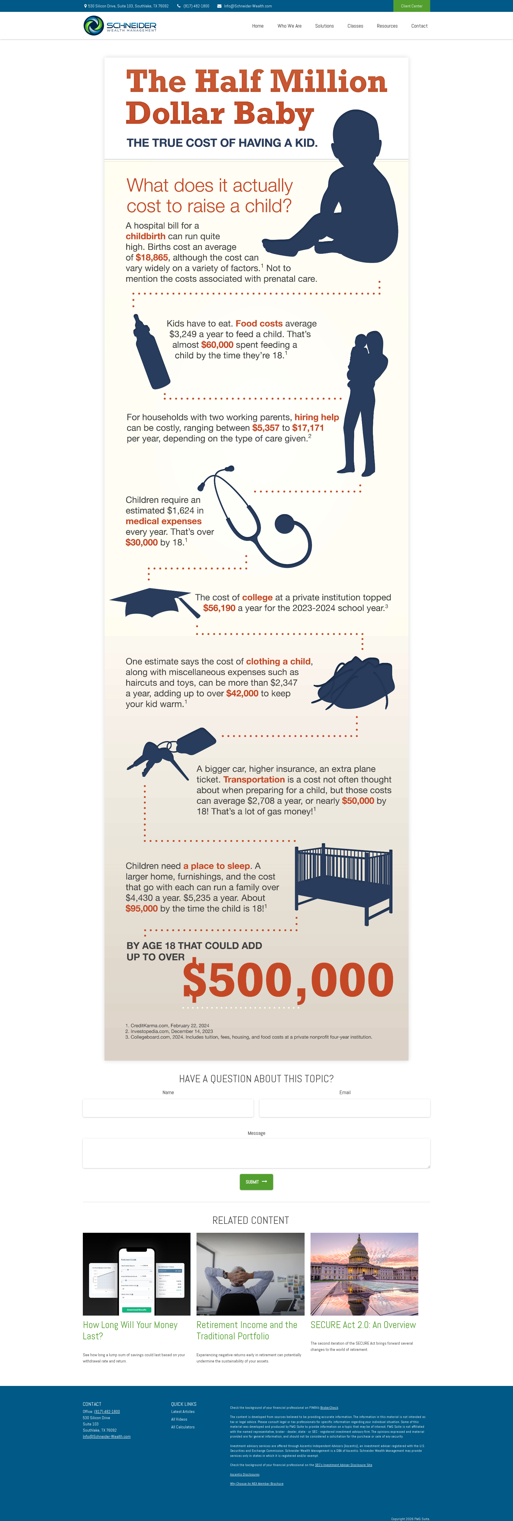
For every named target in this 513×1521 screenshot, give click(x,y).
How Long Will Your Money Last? (130, 1331)
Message (256, 1132)
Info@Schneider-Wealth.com (248, 6)
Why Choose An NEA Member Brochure (257, 1484)
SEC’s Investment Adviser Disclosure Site (343, 1465)
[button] (257, 25)
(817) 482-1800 (196, 6)
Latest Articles (183, 1411)
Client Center (411, 6)
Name (168, 1092)
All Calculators (183, 1427)
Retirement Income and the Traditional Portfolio (247, 1331)
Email (345, 1092)
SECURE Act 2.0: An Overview (363, 1325)
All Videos (179, 1419)
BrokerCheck (329, 1408)
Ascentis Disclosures (244, 1474)
